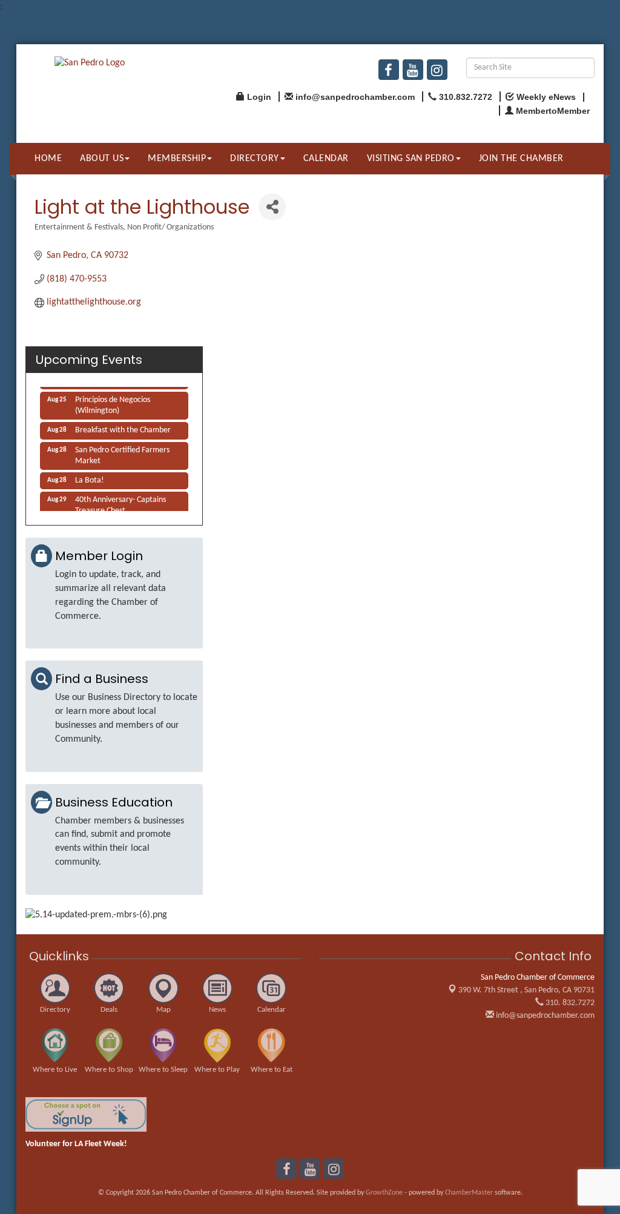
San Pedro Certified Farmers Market (122, 452)
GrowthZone (384, 1192)
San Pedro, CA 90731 (526, 990)
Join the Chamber (521, 158)
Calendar (326, 158)
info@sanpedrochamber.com (544, 1015)
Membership (177, 158)
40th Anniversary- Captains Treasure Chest (120, 502)
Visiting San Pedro (411, 158)
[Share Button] (272, 206)
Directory (254, 158)
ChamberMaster (469, 1192)
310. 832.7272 (569, 1003)
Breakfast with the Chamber (123, 426)
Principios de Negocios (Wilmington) (112, 402)
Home (48, 158)
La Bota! (89, 476)
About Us (102, 158)
